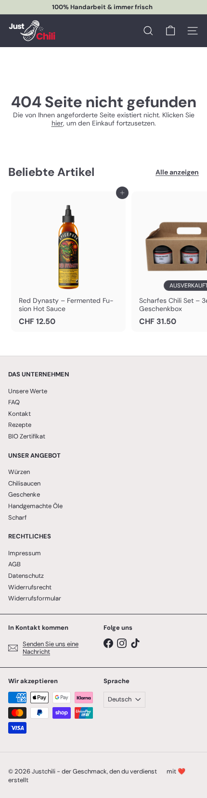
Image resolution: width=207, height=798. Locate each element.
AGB (14, 564)
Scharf (17, 517)
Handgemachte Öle (35, 506)
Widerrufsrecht (30, 587)
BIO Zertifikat (26, 436)
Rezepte (19, 425)
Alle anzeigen (177, 172)
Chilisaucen (24, 483)
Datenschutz (26, 576)
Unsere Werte (27, 391)
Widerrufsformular (34, 598)
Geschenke (24, 494)
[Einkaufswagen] (170, 31)
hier (57, 123)
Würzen (19, 472)
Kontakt (19, 414)
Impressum (24, 553)
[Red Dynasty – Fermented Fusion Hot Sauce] (68, 261)
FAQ (14, 402)
